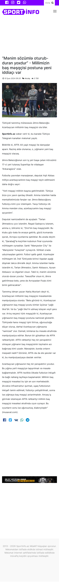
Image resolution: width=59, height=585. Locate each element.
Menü (55, 11)
